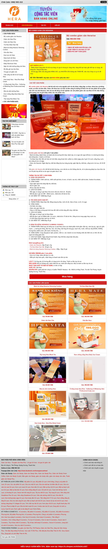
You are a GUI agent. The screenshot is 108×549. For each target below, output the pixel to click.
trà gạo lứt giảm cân (44, 462)
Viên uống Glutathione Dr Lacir (26, 495)
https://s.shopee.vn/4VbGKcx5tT (72, 546)
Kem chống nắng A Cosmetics (18, 520)
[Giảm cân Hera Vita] (48, 335)
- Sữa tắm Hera (7, 52)
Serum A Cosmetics (55, 522)
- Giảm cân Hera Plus (9, 39)
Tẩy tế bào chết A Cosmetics (17, 522)
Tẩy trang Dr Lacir (54, 492)
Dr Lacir (7, 484)
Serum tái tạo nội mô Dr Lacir (55, 501)
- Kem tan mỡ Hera (9, 55)
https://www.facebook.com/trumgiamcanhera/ (32, 471)
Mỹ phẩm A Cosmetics (34, 511)
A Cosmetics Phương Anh (33, 514)
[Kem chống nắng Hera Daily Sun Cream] (87, 369)
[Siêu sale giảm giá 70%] (14, 119)
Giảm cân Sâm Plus (47, 528)
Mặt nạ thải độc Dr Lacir (17, 490)
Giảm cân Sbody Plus (45, 473)
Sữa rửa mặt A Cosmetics (23, 525)
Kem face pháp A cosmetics (13, 517)
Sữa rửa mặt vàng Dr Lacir (18, 501)
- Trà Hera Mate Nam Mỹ (10, 45)
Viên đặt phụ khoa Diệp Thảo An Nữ (50, 531)
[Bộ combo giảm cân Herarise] (48, 47)
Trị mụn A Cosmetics (34, 520)
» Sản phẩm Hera (8, 33)
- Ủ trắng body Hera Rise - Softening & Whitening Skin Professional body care (14, 86)
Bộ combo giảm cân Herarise (38, 86)
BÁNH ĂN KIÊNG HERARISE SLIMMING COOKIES (47, 224)
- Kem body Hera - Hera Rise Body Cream (13, 80)
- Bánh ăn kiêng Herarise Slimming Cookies (13, 48)
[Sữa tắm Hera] (87, 335)
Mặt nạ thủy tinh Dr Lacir (50, 487)
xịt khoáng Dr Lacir (10, 492)
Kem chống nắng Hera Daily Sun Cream (87, 354)
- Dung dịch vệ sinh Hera (10, 61)
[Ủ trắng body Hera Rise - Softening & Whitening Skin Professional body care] (87, 406)
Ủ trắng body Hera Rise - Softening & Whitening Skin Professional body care (87, 390)
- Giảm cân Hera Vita (9, 42)
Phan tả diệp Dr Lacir (13, 506)
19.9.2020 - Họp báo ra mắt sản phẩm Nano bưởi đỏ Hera (18, 135)
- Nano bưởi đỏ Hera (9, 58)
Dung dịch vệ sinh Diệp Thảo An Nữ (16, 533)
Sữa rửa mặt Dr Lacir (31, 484)
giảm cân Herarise (37, 169)
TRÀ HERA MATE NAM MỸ (39, 200)
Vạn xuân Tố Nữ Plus (31, 531)
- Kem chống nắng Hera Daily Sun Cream (13, 95)
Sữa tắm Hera (87, 320)
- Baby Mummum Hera (10, 63)
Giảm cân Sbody (18, 473)
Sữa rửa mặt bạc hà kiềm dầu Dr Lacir (51, 484)
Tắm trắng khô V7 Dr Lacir (48, 498)
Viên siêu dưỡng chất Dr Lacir (46, 495)
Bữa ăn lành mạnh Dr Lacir (28, 506)
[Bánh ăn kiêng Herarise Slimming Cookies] (48, 301)
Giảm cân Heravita (35, 245)
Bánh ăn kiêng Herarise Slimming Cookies (43, 249)
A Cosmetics (23, 511)
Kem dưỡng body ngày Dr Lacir (14, 498)
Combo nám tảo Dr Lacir (45, 506)
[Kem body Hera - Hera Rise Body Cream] (48, 438)
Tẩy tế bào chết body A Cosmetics (37, 522)
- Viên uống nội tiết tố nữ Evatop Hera (13, 76)
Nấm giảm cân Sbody (28, 476)
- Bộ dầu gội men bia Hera (11, 69)
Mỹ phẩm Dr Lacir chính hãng (45, 481)
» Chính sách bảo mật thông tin (92, 462)
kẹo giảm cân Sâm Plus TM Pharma (29, 528)
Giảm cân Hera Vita (47, 320)
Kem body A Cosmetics (44, 517)
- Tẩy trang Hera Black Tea (11, 99)
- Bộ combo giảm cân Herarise (12, 36)
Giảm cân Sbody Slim (30, 473)
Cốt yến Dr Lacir (46, 490)
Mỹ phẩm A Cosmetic (48, 511)
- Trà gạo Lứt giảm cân (10, 72)
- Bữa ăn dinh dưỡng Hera (11, 91)
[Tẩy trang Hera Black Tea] (48, 369)
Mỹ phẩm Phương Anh (17, 514)
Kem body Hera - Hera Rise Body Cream (48, 423)
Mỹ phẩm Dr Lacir (29, 481)
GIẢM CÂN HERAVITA (38, 177)
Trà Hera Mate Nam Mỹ (37, 247)
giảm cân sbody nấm (42, 476)
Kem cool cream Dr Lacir (22, 487)
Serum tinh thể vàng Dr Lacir (26, 492)
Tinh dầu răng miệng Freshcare (14, 531)
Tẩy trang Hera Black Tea (48, 354)
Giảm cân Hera (5, 462)
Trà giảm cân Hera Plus (19, 462)
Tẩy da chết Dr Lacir (41, 492)
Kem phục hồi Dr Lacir (49, 503)
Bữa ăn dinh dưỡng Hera (48, 389)
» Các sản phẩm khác (10, 101)
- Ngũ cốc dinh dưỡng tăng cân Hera (14, 66)
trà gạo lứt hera (32, 462)
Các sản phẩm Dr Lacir (17, 484)
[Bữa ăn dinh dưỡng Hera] (48, 404)
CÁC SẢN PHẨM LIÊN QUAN (39, 283)
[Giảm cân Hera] (14, 20)
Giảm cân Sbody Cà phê (13, 476)
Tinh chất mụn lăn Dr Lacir (34, 503)
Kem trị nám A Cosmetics (49, 520)
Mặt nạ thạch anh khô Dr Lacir (36, 501)
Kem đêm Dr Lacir (36, 487)
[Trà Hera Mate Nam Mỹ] (87, 301)
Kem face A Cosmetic (29, 517)
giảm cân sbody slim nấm (57, 476)
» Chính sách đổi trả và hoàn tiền (93, 465)
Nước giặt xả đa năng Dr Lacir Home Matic (27, 509)
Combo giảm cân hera (36, 153)
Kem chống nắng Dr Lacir (33, 490)
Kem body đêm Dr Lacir (32, 498)
